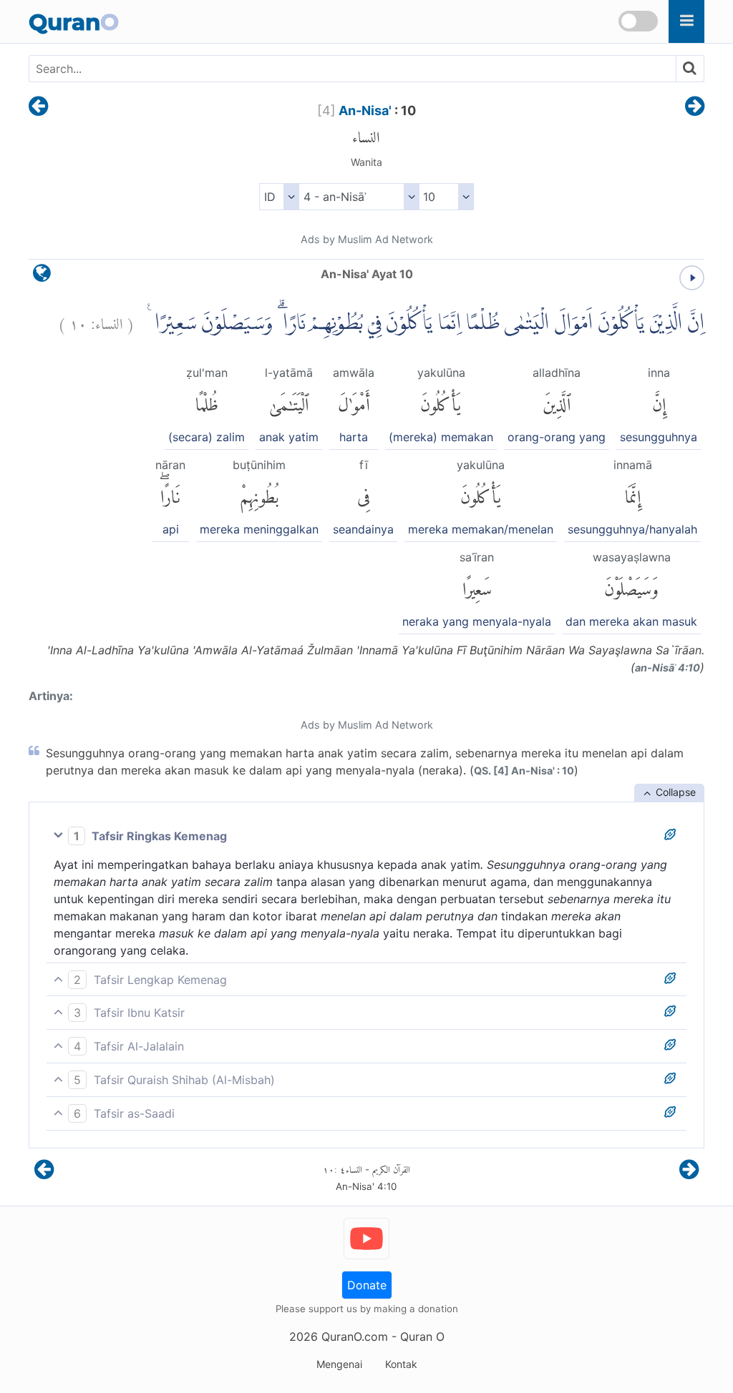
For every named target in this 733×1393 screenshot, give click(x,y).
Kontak (401, 1364)
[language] (42, 276)
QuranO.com (354, 1336)
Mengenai (339, 1364)
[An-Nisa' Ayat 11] (694, 107)
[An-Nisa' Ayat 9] (38, 107)
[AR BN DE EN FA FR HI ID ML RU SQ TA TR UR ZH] (278, 196)
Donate (367, 1285)
